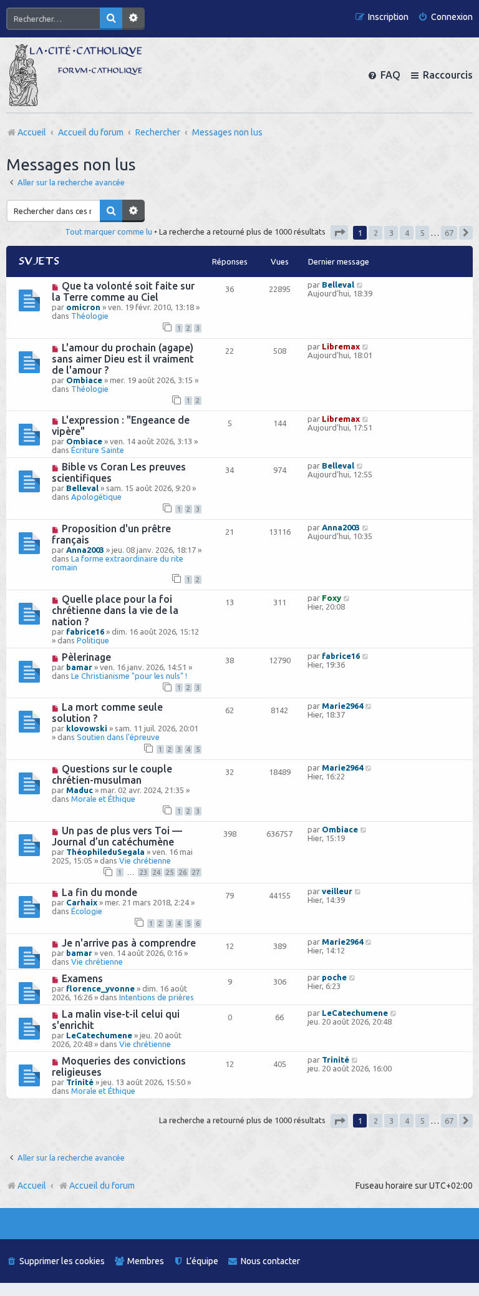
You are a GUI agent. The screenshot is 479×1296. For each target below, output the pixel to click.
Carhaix (81, 902)
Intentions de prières (156, 997)
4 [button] (407, 232)
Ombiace (84, 380)
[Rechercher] (111, 18)
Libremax (341, 346)
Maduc (79, 790)
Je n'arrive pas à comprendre (129, 942)
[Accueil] (75, 75)
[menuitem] (445, 17)
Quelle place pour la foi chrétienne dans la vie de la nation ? (115, 610)
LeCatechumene (99, 1035)
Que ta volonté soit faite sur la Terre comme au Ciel (123, 291)
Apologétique (96, 496)
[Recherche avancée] (133, 18)
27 (196, 872)
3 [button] (391, 232)
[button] (339, 232)
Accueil (31, 1186)
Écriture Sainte (97, 450)
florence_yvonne (100, 988)
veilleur (337, 891)
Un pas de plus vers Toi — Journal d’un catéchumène (117, 836)
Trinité (80, 1082)
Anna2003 (85, 549)
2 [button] (376, 232)
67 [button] (449, 232)
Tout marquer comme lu (108, 231)
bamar (79, 667)
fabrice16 (85, 631)
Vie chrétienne (145, 860)
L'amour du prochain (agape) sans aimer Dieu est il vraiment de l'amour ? (123, 359)
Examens (82, 978)
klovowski (86, 728)
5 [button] (422, 232)
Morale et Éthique (103, 798)
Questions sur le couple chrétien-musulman (112, 774)
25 (169, 872)
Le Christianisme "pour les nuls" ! (129, 675)
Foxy (331, 597)
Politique (93, 640)
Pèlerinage (86, 657)
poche (334, 977)
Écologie (86, 911)
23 (143, 872)
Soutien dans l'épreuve (118, 737)
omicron (83, 307)
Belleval (338, 284)
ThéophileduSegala (105, 851)
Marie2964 (342, 705)
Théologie (90, 315)
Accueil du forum (102, 1186)
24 (156, 872)
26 (182, 872)
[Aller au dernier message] (360, 284)
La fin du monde (99, 892)
